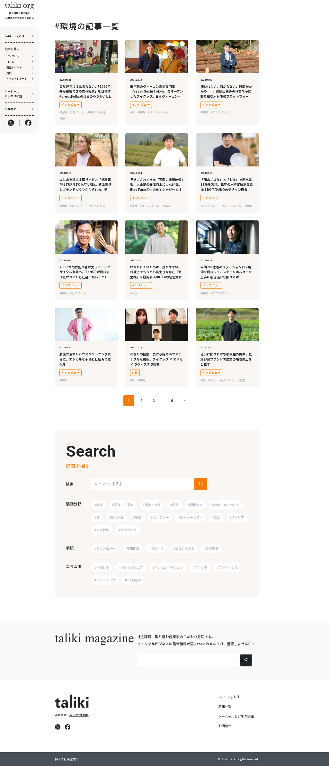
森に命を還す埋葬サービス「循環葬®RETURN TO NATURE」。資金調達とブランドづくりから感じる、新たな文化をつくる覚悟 (85, 187)
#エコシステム (220, 112)
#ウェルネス (97, 206)
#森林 (63, 118)
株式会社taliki (79, 715)
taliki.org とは (229, 696)
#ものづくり (78, 293)
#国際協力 (195, 505)
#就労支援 (211, 548)
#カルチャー (78, 206)
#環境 (91, 112)
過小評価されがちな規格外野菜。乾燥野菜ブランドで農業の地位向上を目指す (226, 359)
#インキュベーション (167, 567)
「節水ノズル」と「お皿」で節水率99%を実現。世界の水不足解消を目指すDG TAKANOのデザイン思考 (226, 184)
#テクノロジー (209, 206)
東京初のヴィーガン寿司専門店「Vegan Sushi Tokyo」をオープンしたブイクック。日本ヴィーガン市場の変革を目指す (156, 94)
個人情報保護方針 (66, 759)
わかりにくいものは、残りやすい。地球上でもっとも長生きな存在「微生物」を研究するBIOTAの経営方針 (156, 272)
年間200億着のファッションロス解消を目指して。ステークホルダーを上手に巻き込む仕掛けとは (226, 272)
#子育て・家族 (122, 505)
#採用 (101, 112)
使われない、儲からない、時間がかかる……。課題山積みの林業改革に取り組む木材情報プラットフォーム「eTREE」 (226, 94)
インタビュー (70, 104)
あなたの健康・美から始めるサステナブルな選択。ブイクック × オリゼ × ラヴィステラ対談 (156, 359)
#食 (132, 112)
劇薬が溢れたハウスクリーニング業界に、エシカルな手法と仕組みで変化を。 (85, 359)
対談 (135, 372)
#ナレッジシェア (131, 567)
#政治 (216, 517)
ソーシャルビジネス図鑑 (236, 716)
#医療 (174, 505)
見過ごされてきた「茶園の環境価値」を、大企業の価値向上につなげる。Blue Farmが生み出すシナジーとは (156, 184)
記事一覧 (224, 706)
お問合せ (224, 726)
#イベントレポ (105, 580)
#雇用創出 (132, 548)
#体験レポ (101, 567)
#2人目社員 (133, 580)
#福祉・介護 (152, 505)
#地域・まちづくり (71, 112)
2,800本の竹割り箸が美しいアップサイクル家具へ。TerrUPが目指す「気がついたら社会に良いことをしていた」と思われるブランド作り (85, 274)
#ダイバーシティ (159, 112)
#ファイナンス (227, 567)
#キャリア (236, 517)
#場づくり (156, 548)
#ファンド (200, 567)
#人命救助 (101, 530)
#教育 (98, 505)
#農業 (166, 206)
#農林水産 (116, 517)
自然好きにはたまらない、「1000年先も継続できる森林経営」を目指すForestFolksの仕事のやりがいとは (85, 91)
